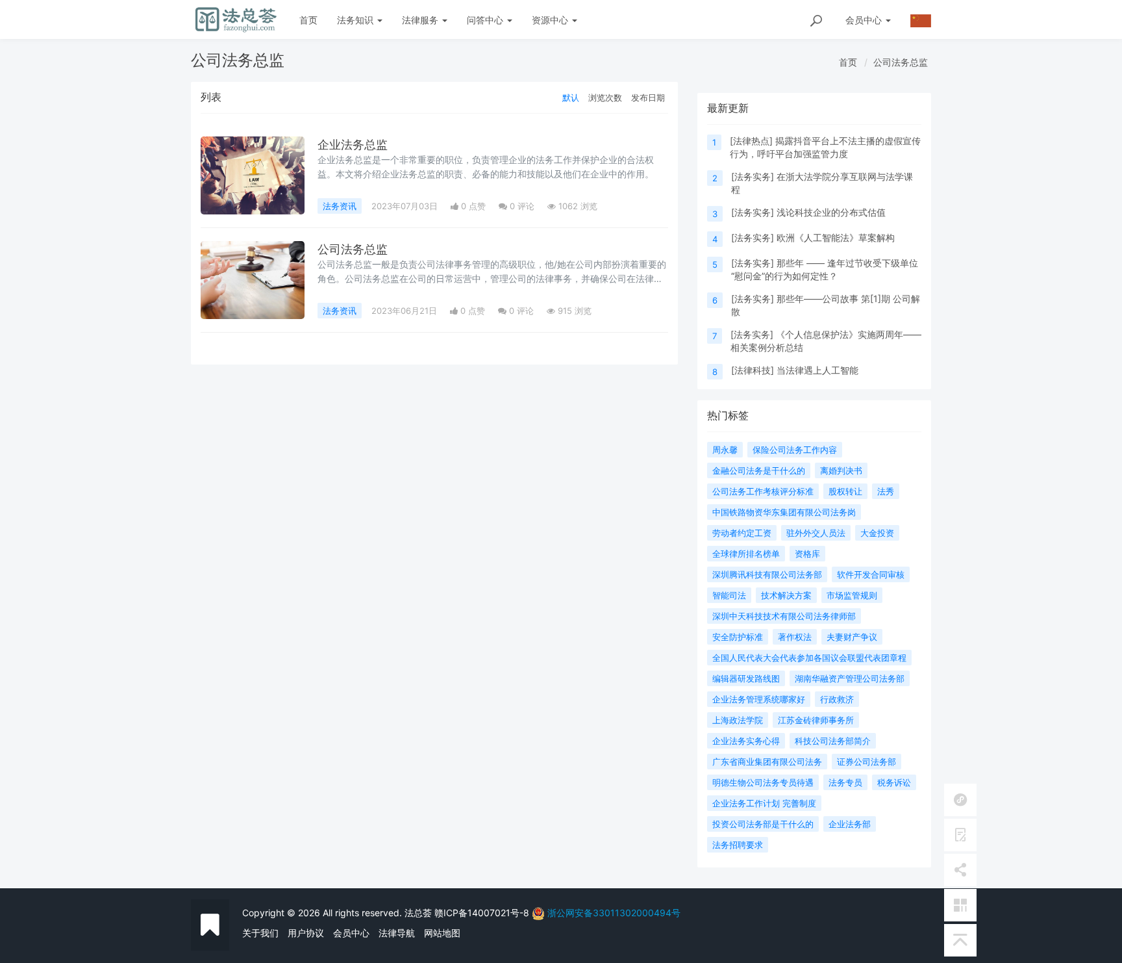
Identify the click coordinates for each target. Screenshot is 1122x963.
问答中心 (486, 19)
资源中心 (551, 19)
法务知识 (356, 19)
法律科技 (752, 370)
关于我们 (260, 932)
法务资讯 (339, 206)
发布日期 (648, 97)
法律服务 (421, 19)
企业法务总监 (353, 144)
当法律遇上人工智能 (817, 370)
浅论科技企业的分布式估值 (831, 212)
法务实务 (752, 176)
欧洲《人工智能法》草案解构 (836, 237)
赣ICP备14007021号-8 (483, 912)
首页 (308, 19)
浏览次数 (605, 97)
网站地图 (442, 932)
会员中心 (351, 932)
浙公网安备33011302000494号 (613, 912)
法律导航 (397, 932)
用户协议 (306, 932)
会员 (863, 19)
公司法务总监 (900, 62)
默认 (570, 97)
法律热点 (751, 140)
